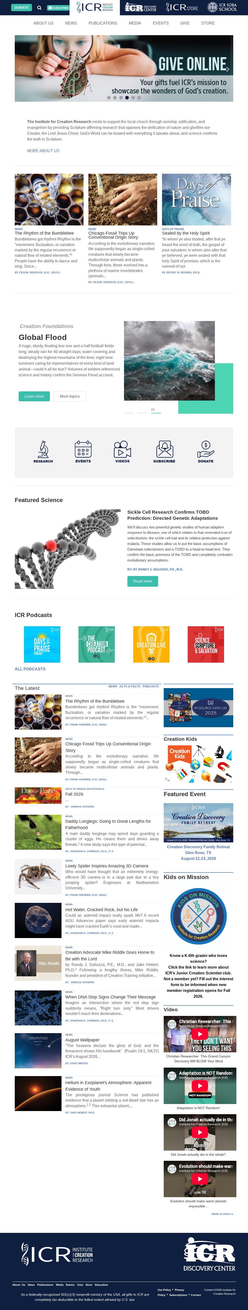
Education (101, 1284)
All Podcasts (30, 669)
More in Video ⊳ (222, 1214)
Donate (22, 7)
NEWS (19, 229)
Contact (196, 1294)
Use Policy (164, 1289)
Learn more (34, 396)
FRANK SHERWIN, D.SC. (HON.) (88, 724)
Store (208, 23)
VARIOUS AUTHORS (82, 806)
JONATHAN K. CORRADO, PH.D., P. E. (92, 851)
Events (161, 23)
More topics (70, 396)
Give (185, 23)
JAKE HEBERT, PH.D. (82, 1112)
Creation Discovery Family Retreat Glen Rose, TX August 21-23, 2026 (198, 853)
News (71, 23)
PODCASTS (151, 686)
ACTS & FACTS (129, 686)
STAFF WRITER (79, 1063)
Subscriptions (178, 1294)
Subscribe (60, 8)
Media (135, 23)
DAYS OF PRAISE (173, 229)
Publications (103, 23)
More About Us (43, 151)
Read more (142, 581)
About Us (43, 23)
